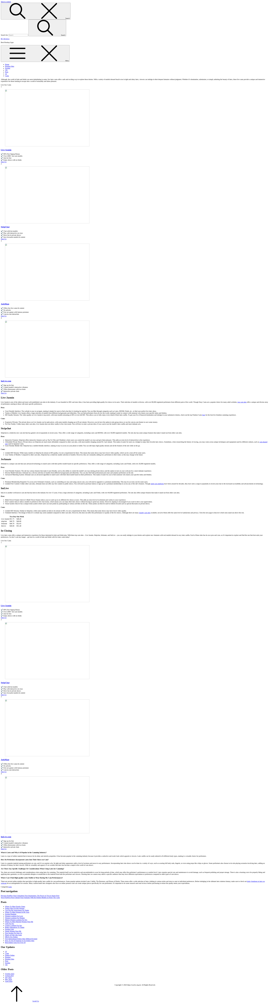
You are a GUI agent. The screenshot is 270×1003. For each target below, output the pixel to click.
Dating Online (10, 955)
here (203, 415)
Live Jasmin (6, 150)
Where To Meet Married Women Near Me (19, 922)
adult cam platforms (157, 484)
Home (7, 64)
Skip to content (6, 2)
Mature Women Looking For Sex (16, 920)
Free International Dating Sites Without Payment (21, 939)
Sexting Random (10, 914)
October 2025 (9, 974)
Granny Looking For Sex (13, 925)
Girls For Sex (9, 924)
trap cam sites (242, 402)
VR (6, 70)
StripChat (5, 227)
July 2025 (8, 977)
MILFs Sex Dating (11, 937)
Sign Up (3, 162)
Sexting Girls (9, 929)
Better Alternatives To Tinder (14, 927)
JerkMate (5, 304)
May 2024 (8, 979)
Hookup (8, 957)
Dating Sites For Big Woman (14, 908)
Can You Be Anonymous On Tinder (17, 910)
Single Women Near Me (13, 931)
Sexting (7, 68)
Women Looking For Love (14, 916)
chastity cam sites (144, 513)
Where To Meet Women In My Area (17, 912)
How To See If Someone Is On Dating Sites (19, 941)
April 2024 (8, 981)
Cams (7, 76)
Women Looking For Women (15, 918)
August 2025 (9, 976)
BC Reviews (5, 39)
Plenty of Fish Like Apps (13, 935)
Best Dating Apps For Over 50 (15, 942)
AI (6, 74)
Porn (6, 72)
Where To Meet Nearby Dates (15, 906)
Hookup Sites (9, 66)
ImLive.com (6, 381)
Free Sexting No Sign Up (13, 933)
